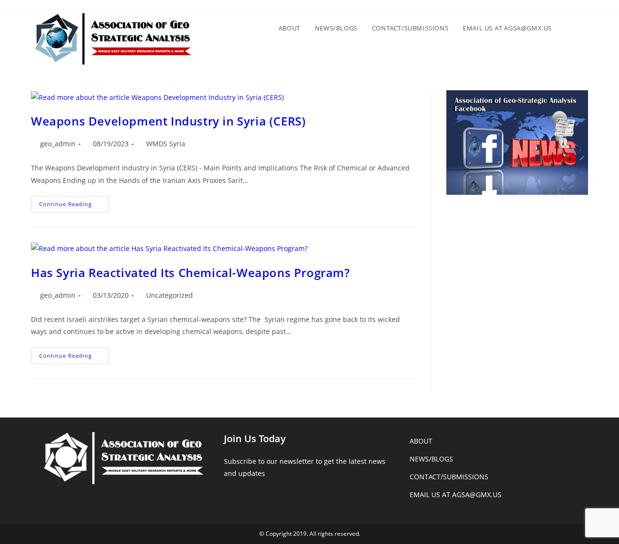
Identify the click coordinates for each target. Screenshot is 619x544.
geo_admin (57, 143)
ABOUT (421, 441)
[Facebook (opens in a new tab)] (579, 7)
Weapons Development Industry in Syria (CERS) (168, 121)
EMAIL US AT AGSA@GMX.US (455, 494)
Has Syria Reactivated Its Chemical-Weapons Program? (190, 272)
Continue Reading (74, 205)
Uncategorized (169, 295)
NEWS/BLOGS (431, 458)
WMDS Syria (165, 143)
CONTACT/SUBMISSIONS (449, 476)
